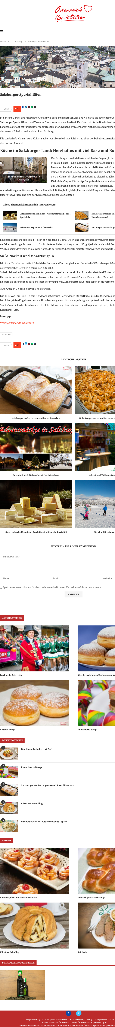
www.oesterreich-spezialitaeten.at (38, 1025)
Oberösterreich (76, 1019)
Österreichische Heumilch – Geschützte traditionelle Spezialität (36, 532)
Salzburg (18, 41)
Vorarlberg (35, 1019)
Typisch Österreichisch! (82, 1022)
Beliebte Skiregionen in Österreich (36, 227)
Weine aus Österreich (59, 1022)
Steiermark (105, 1019)
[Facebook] (68, 1013)
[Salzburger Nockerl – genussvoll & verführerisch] (81, 227)
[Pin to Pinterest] (29, 107)
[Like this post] (18, 109)
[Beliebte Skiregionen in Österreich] (10, 227)
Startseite (4, 41)
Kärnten (46, 1019)
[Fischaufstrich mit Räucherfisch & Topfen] (9, 826)
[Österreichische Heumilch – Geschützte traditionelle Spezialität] (10, 215)
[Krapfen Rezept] (34, 703)
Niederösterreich (59, 1019)
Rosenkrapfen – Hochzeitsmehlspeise (18, 897)
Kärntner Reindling (9, 952)
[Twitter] (78, 1013)
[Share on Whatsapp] (32, 107)
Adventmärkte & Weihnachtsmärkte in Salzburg (36, 475)
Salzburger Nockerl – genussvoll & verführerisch (36, 418)
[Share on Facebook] (23, 107)
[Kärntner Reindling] (9, 808)
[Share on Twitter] (26, 107)
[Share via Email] (35, 107)
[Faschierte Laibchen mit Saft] (9, 754)
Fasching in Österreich (11, 675)
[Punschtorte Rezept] (9, 772)
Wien (96, 1019)
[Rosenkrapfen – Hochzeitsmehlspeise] (34, 871)
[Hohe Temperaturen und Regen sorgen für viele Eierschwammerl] (81, 215)
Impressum (100, 1025)
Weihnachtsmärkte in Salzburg (17, 322)
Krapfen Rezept (7, 729)
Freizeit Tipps (100, 1022)
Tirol (26, 1019)
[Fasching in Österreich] (34, 648)
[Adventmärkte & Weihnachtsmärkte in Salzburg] (36, 447)
